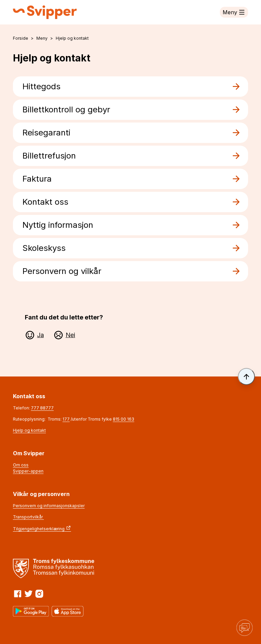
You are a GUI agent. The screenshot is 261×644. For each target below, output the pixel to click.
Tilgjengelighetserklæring (39, 528)
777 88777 (42, 407)
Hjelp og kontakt (29, 430)
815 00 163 (123, 419)
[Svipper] (44, 12)
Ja (40, 334)
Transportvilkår (28, 516)
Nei (70, 334)
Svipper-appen (28, 471)
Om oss (21, 464)
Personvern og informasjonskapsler (49, 505)
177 (66, 419)
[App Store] (68, 611)
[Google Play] (31, 611)
